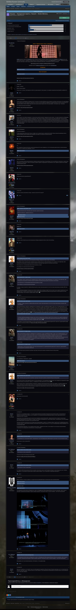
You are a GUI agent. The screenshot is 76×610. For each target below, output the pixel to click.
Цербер (18, 59)
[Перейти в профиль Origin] (11, 88)
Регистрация (66, 1)
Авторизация (59, 13)
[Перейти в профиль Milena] (11, 398)
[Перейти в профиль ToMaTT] (11, 103)
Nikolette (12, 231)
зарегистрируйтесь (19, 34)
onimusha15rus (11, 182)
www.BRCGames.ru (19, 4)
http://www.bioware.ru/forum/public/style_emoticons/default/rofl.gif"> (46, 312)
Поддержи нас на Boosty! (41, 4)
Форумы (8, 6)
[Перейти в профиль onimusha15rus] (11, 177)
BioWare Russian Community (15, 2)
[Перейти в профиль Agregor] (11, 146)
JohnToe (12, 137)
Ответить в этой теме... (17, 586)
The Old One (14, 15)
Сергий (11, 216)
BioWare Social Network (40, 65)
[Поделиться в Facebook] (10, 595)
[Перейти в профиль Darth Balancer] (11, 361)
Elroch (11, 414)
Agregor (11, 150)
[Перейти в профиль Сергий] (11, 210)
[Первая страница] (8, 38)
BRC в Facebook (50, 4)
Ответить (64, 17)
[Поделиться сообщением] (68, 84)
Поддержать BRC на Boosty (38, 11)
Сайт (26, 4)
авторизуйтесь (39, 582)
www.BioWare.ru (10, 4)
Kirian (11, 121)
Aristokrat (11, 441)
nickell (11, 283)
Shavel (11, 248)
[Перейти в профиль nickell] (11, 278)
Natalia (11, 263)
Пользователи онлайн (30, 6)
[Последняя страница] (28, 38)
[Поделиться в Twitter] (9, 595)
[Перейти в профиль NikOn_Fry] (11, 194)
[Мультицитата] (17, 80)
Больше (57, 4)
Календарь (13, 6)
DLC (23, 15)
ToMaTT (12, 108)
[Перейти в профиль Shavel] (11, 242)
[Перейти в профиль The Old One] (8, 14)
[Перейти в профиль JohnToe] (11, 132)
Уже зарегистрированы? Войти (57, 1)
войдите (12, 34)
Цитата (20, 80)
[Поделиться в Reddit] (7, 595)
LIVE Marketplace (53, 65)
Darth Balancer (11, 366)
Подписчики (65, 13)
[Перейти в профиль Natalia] (11, 259)
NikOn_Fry (11, 199)
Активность (32, 4)
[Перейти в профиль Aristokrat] (11, 437)
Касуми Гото (30, 59)
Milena (11, 404)
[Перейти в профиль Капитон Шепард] (11, 482)
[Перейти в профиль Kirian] (11, 117)
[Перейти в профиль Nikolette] (11, 227)
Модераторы (23, 6)
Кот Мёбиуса (11, 449)
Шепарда (61, 59)
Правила (18, 6)
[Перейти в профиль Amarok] (11, 162)
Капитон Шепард (11, 487)
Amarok (11, 167)
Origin (11, 93)
